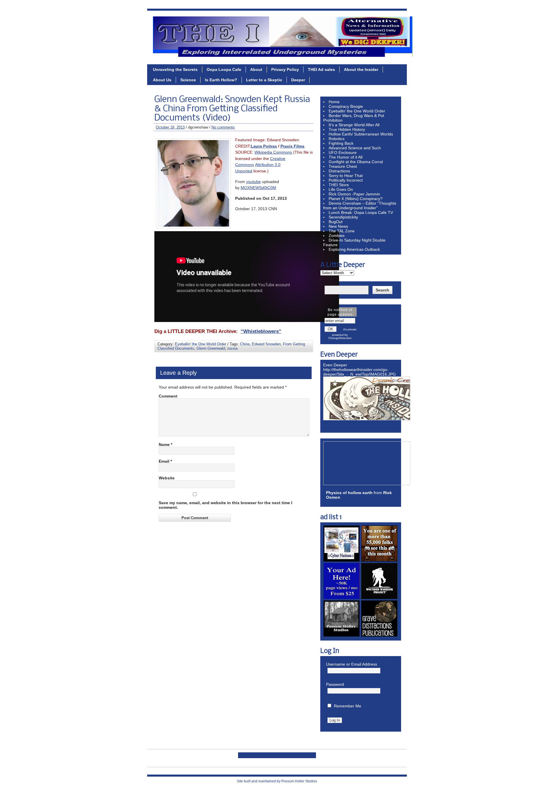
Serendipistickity (343, 217)
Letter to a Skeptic (264, 80)
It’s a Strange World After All (354, 125)
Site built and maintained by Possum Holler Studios (277, 781)
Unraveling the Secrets (175, 69)
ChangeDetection (340, 338)
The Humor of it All (345, 157)
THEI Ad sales (321, 69)
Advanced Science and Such (355, 148)
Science (188, 80)
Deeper (298, 80)
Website (167, 478)
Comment (168, 396)
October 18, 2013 (170, 127)
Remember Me (347, 706)
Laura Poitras (264, 146)
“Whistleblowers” (261, 331)
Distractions (339, 171)
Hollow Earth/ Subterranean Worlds (361, 134)
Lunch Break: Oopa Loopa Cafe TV (361, 212)
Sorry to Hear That (346, 175)
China (245, 344)
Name (165, 444)
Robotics (337, 138)
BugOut (335, 221)
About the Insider (361, 69)
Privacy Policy (285, 69)
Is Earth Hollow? (221, 80)
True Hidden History (347, 129)
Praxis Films (292, 146)
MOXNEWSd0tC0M (258, 187)
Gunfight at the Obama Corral (356, 161)
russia (232, 348)
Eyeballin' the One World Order (200, 344)
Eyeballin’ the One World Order (357, 111)
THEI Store (339, 184)
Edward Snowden (266, 344)
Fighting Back (341, 143)
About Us (162, 80)
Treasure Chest (343, 166)
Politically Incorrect (346, 180)
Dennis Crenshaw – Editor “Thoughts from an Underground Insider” (359, 205)
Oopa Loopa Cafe (224, 69)
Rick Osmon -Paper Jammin (354, 194)
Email (165, 461)
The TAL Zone (342, 231)
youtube (253, 181)
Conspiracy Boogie (346, 106)
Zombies (337, 235)
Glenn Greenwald (210, 348)
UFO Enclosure (343, 152)
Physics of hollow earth (349, 492)
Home (334, 101)
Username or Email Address (351, 664)
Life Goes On (341, 189)
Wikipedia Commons (273, 152)
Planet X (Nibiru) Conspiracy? (356, 198)
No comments (223, 127)
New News (338, 226)
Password (335, 684)
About (256, 69)
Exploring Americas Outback (354, 249)
